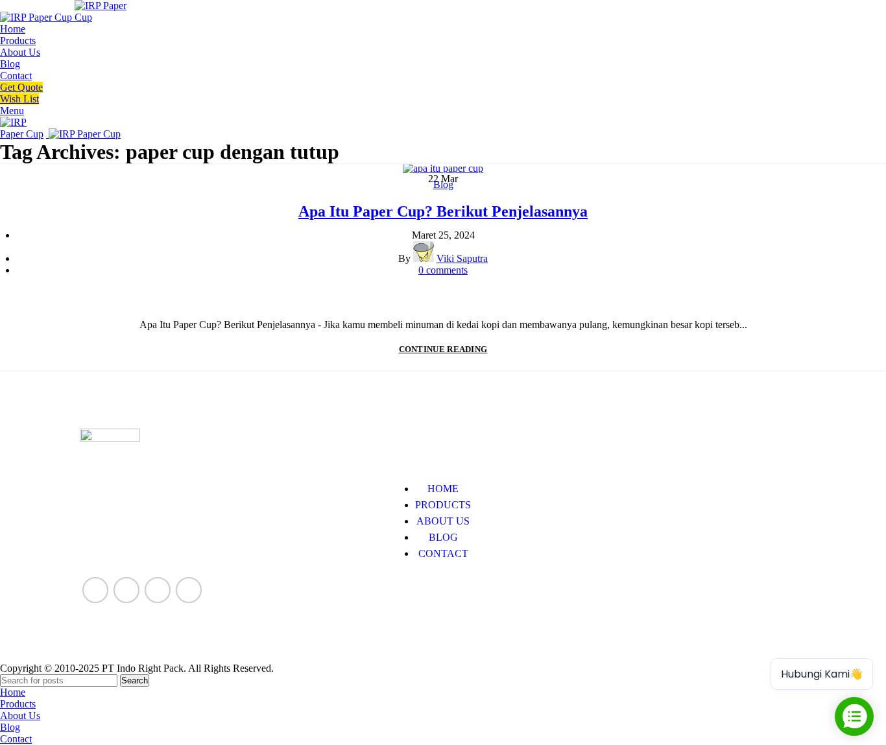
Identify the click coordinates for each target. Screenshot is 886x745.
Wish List (19, 98)
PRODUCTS (443, 504)
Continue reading (443, 349)
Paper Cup (101, 624)
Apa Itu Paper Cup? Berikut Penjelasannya (443, 211)
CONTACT (443, 553)
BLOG (443, 537)
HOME (443, 488)
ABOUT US (443, 520)
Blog (443, 184)
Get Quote (21, 87)
